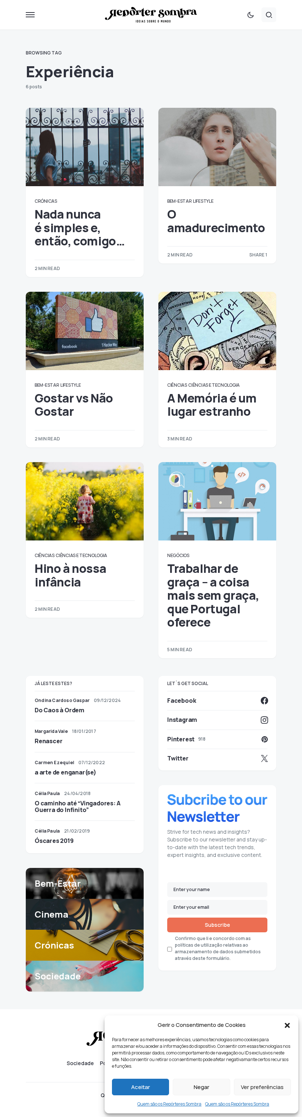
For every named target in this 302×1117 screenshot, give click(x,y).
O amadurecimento (216, 220)
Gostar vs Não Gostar (74, 404)
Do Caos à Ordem (59, 710)
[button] (287, 1025)
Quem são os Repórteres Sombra (169, 1104)
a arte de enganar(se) (65, 772)
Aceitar (140, 1087)
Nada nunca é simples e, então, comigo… (79, 227)
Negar (201, 1087)
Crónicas (46, 201)
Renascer (48, 741)
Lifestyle (203, 201)
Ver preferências (262, 1087)
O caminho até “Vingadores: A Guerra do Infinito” (77, 806)
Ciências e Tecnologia (214, 385)
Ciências (177, 385)
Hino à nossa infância (70, 575)
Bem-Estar (179, 201)
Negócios (178, 555)
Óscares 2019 (54, 841)
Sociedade (80, 1063)
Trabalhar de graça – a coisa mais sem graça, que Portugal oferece (213, 595)
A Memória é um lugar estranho (211, 404)
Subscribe (217, 924)
